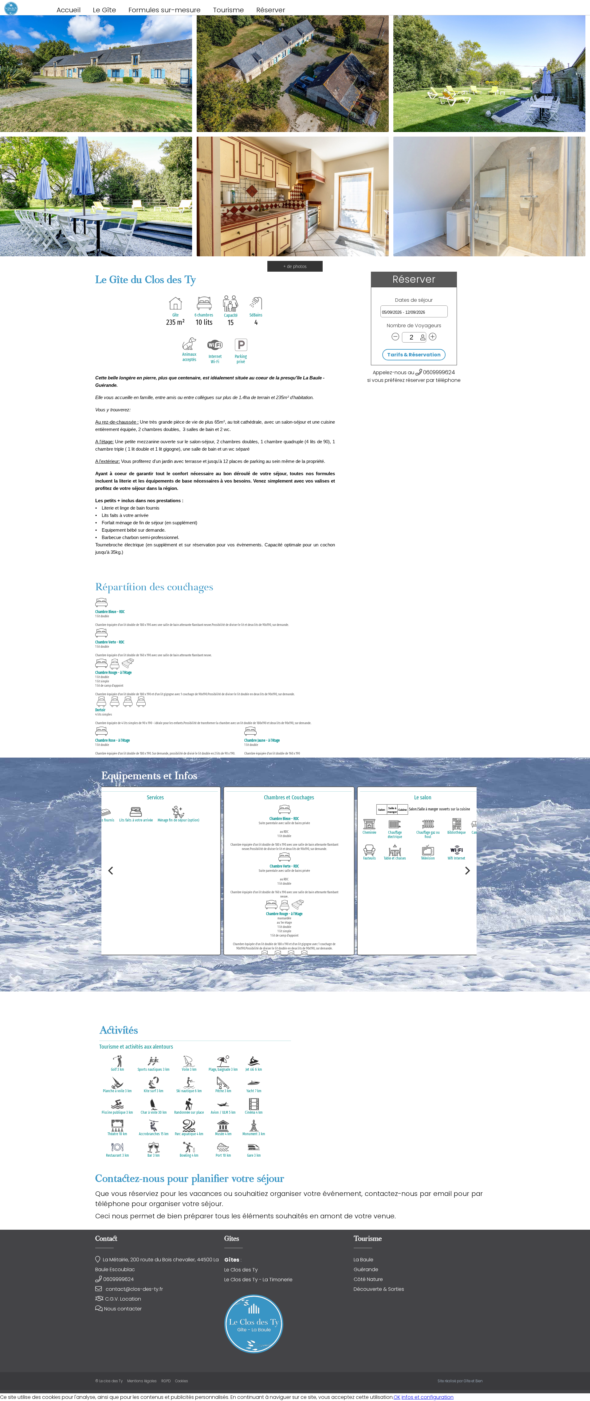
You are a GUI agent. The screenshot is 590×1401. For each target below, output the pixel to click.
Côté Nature (368, 1279)
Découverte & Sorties (379, 1289)
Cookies (181, 1381)
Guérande (366, 1269)
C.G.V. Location (123, 1298)
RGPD (166, 1381)
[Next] (467, 871)
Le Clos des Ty (241, 1269)
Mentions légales (142, 1381)
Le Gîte (104, 10)
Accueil (69, 10)
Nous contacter (123, 1308)
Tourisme (228, 10)
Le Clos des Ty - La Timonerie (258, 1279)
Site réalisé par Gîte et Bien (460, 1381)
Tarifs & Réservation (414, 354)
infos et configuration (428, 1397)
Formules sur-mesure (164, 10)
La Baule (363, 1259)
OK (397, 1397)
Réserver (270, 10)
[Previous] (111, 871)
